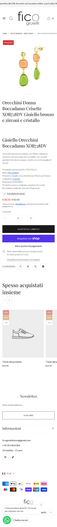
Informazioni (11, 428)
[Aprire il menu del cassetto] (4, 18)
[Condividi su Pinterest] (43, 266)
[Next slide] (9, 300)
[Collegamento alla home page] (28, 502)
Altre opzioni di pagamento (28, 246)
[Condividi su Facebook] (28, 266)
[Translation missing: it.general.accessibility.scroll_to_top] (51, 512)
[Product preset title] (23, 334)
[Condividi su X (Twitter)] (35, 266)
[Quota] (20, 266)
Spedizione (20, 204)
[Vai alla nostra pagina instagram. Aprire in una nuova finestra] (5, 457)
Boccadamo (13, 172)
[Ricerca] (11, 18)
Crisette (16, 179)
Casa (4, 33)
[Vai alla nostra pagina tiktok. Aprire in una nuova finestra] (13, 457)
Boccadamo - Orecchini (22, 33)
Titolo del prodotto (12, 361)
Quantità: (6, 211)
